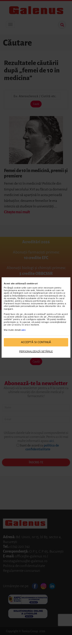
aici (23, 330)
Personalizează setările (36, 351)
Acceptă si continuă (36, 342)
